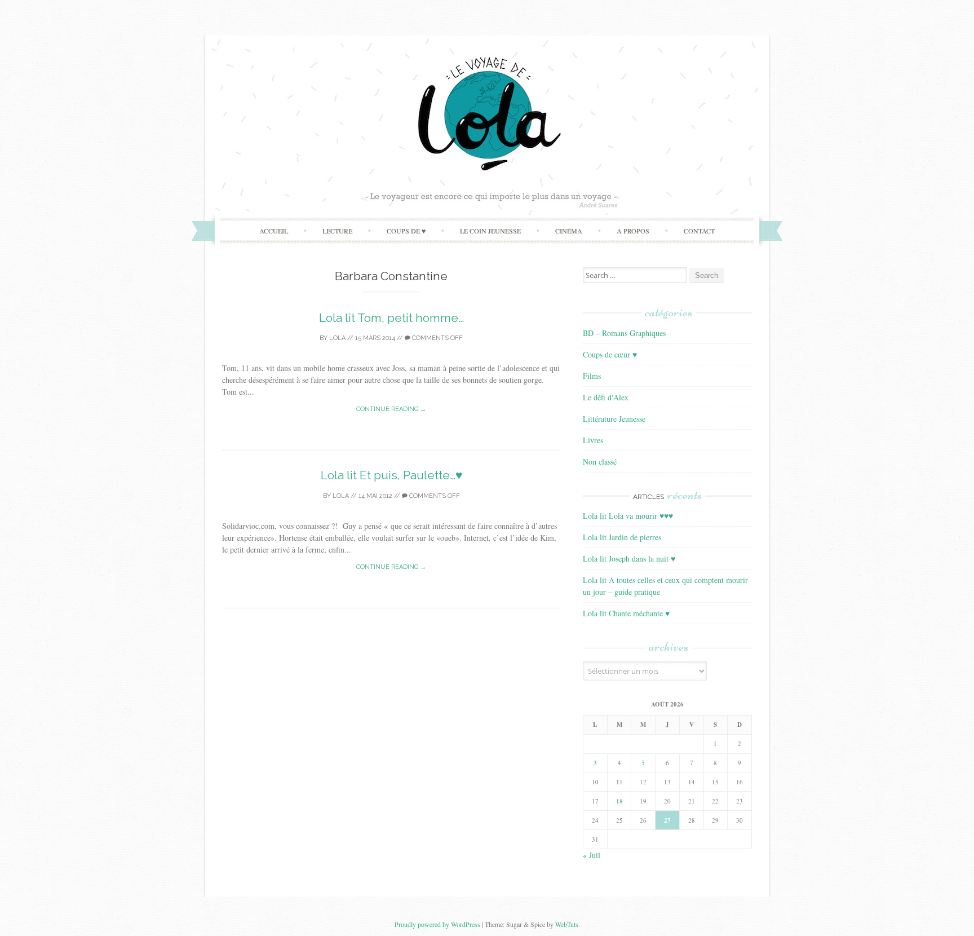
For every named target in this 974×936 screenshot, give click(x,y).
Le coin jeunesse (490, 230)
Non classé (600, 461)
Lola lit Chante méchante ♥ (626, 613)
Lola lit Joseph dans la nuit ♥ (629, 558)
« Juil (591, 855)
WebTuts (566, 924)
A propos (633, 230)
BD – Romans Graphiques (624, 333)
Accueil (273, 230)
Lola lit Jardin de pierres (622, 537)
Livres (593, 440)
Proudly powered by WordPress (437, 924)
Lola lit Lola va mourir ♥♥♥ (628, 515)
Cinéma (568, 230)
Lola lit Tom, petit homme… (391, 318)
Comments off (436, 338)
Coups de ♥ (406, 230)
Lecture (337, 230)
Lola (337, 338)
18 (619, 801)
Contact (699, 230)
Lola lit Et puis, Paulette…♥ (391, 475)
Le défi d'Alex (605, 397)
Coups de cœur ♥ (610, 354)
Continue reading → (391, 409)
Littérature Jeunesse (614, 418)
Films (592, 375)
